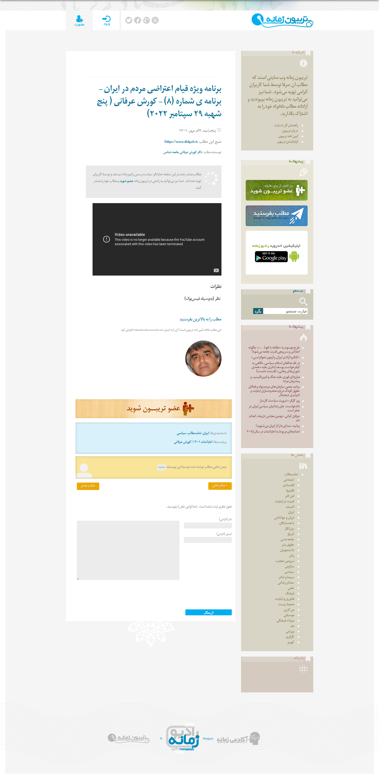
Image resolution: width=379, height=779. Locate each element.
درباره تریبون (290, 131)
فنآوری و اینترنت (284, 599)
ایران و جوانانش (284, 518)
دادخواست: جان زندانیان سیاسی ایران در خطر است (274, 409)
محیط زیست (286, 605)
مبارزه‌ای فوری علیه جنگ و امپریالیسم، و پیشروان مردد (275, 379)
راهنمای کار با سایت (286, 126)
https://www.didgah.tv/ (181, 142)
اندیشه (290, 507)
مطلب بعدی (88, 486)
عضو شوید (126, 181)
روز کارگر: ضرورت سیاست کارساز (280, 401)
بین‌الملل (289, 529)
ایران (206, 433)
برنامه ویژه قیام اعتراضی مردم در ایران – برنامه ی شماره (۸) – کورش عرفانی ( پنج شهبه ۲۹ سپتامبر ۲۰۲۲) (159, 103)
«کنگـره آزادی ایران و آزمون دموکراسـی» (275, 358)
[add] (79, 20)
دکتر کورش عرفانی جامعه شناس (182, 152)
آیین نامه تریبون (288, 136)
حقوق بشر (288, 545)
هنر (292, 626)
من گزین (289, 610)
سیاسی (181, 433)
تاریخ (291, 534)
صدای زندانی (286, 583)
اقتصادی (288, 485)
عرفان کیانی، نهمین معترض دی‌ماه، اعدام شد (274, 419)
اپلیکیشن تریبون (287, 142)
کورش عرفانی (182, 442)
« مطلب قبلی (220, 486)
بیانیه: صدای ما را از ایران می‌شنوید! (278, 426)
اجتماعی (289, 480)
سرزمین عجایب (285, 561)
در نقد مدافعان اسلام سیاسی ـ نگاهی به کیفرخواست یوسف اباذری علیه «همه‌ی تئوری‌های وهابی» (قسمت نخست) (276, 368)
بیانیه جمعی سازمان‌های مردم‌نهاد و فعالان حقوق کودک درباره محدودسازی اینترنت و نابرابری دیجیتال (274, 391)
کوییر (290, 642)
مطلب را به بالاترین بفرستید (200, 320)
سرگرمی (289, 567)
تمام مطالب (194, 433)
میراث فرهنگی (285, 621)
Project (208, 739)
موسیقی (289, 615)
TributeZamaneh (282, 20)
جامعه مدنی (287, 540)
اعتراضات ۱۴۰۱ (202, 442)
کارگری (290, 637)
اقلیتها (290, 491)
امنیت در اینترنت (284, 502)
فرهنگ (289, 594)
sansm (161, 467)
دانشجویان (287, 550)
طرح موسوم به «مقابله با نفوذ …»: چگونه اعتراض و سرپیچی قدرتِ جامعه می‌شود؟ (274, 350)
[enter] (106, 20)
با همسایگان (286, 523)
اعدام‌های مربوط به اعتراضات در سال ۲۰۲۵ (273, 432)
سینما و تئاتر (286, 578)
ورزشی (290, 632)
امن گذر (289, 496)
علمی (291, 588)
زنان (291, 556)
